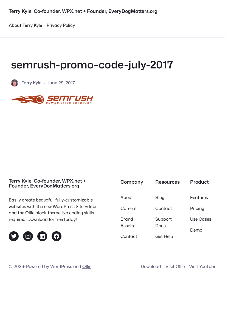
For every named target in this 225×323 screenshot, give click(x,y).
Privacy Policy (61, 25)
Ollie (86, 266)
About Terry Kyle (25, 25)
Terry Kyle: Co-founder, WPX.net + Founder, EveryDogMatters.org (83, 11)
